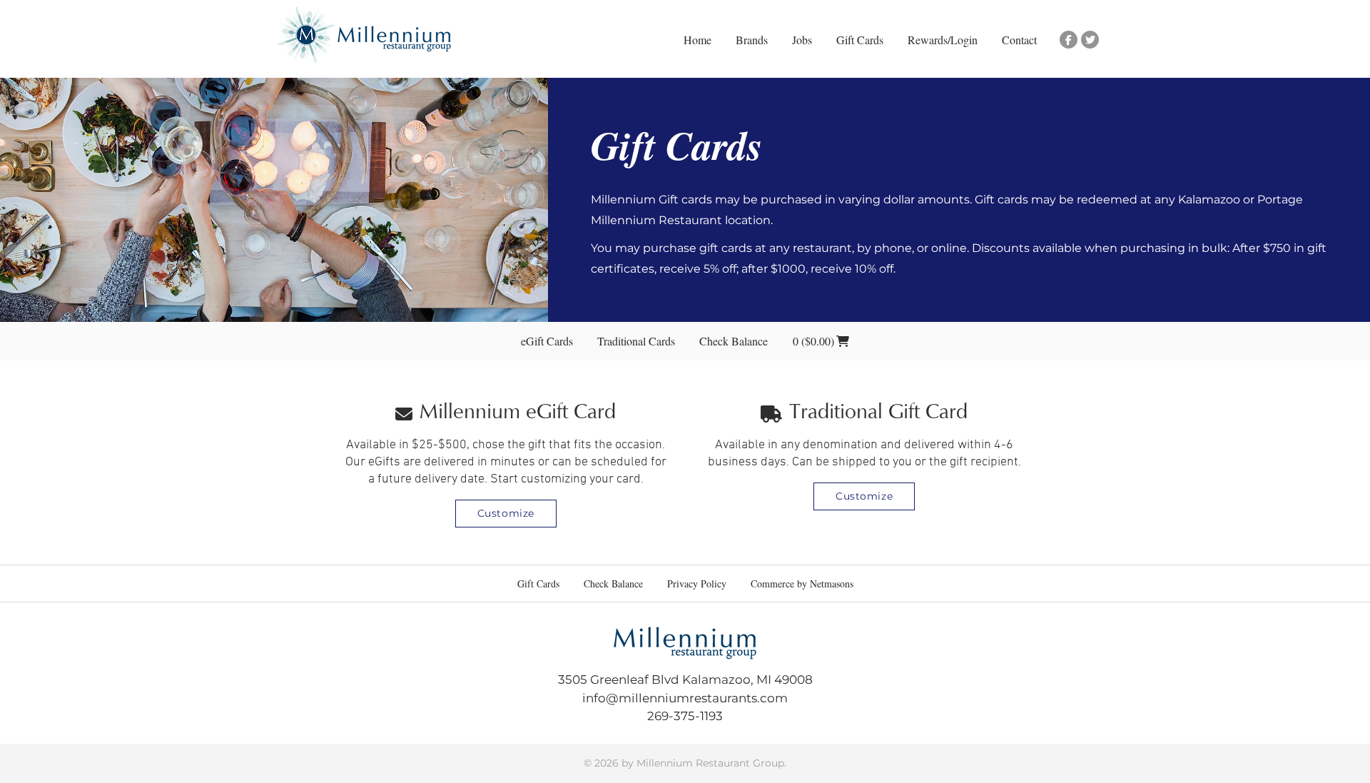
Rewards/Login (943, 39)
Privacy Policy (696, 583)
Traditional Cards (636, 340)
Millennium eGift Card (518, 413)
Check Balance (733, 340)
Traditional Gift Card (878, 413)
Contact (1019, 39)
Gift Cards (859, 39)
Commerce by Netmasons (802, 583)
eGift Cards (547, 340)
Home (697, 39)
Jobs (802, 39)
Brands (752, 39)
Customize (505, 513)
